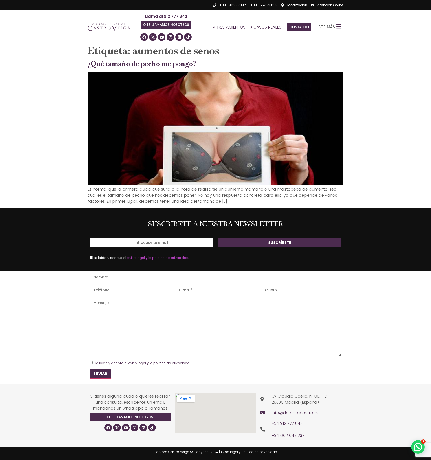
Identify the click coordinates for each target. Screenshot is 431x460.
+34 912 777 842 (287, 423)
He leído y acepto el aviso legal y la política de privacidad (141, 363)
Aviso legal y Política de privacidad (249, 452)
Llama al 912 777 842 (166, 16)
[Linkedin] (179, 37)
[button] (166, 24)
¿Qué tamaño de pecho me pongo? (142, 63)
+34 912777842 (233, 5)
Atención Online (330, 5)
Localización (297, 5)
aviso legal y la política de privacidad (157, 257)
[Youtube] (161, 37)
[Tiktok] (188, 37)
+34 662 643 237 (288, 435)
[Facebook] (144, 37)
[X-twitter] (153, 37)
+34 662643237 (264, 5)
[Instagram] (170, 37)
